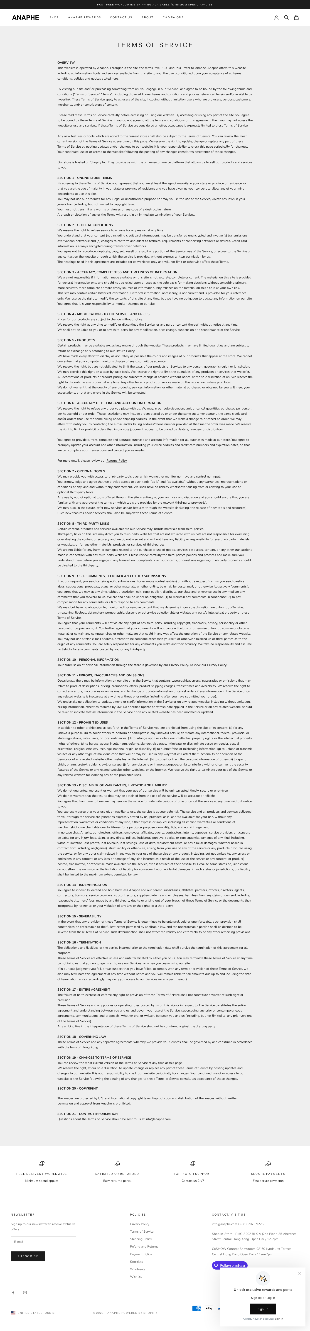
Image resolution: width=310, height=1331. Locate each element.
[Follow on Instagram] (25, 1292)
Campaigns (173, 17)
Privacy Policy (139, 1224)
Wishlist (136, 1277)
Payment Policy (141, 1254)
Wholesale (137, 1269)
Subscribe (28, 1256)
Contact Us (121, 17)
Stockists (136, 1262)
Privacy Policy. (217, 665)
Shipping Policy (141, 1239)
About (148, 17)
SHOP (54, 17)
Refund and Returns (144, 1246)
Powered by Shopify (139, 1312)
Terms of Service (141, 1231)
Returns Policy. (116, 460)
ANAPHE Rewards (84, 17)
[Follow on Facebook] (13, 1292)
